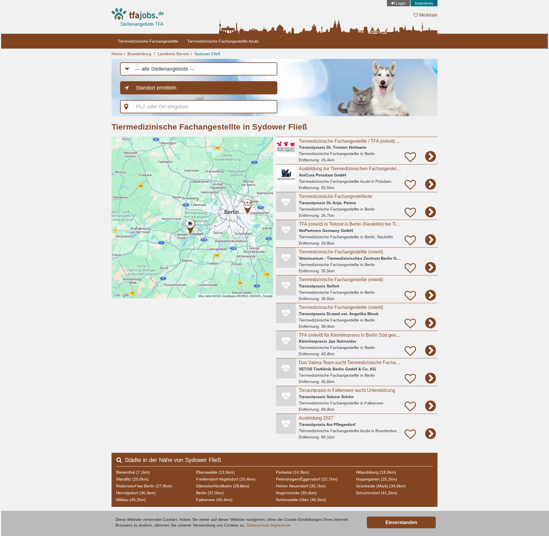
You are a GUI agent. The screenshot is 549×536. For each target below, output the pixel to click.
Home (117, 53)
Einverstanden (401, 522)
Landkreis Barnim (173, 53)
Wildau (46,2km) (131, 499)
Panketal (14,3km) (292, 472)
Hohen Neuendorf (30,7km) (301, 486)
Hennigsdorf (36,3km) (136, 493)
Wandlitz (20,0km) (132, 479)
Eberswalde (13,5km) (215, 472)
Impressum (280, 525)
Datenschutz (257, 525)
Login (401, 3)
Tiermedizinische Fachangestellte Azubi (222, 41)
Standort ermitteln (156, 88)
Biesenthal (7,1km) (133, 472)
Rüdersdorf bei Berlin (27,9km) (144, 486)
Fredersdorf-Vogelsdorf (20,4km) (226, 479)
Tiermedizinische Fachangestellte (148, 41)
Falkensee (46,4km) (214, 499)
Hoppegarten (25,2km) (376, 479)
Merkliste (427, 15)
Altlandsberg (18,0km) (376, 472)
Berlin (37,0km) (210, 493)
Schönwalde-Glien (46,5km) (301, 499)
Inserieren (424, 3)
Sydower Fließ (207, 53)
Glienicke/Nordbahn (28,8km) (222, 486)
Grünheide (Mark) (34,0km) (381, 486)
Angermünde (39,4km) (296, 493)
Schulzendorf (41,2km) (376, 493)
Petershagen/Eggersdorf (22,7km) (307, 479)
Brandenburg (139, 53)
